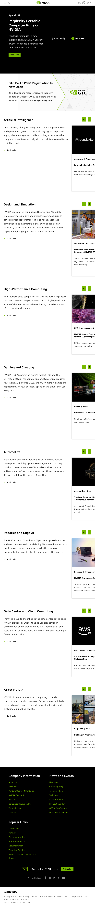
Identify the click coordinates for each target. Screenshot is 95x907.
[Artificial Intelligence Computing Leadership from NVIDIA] (43, 2)
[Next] (89, 119)
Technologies (15, 808)
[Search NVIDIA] (9, 2)
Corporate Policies (79, 896)
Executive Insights (17, 837)
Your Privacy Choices (27, 896)
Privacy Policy (10, 896)
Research (13, 799)
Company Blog (56, 786)
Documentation (16, 845)
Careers (12, 812)
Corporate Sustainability (20, 804)
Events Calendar (57, 804)
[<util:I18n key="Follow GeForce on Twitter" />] (58, 877)
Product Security (11, 899)
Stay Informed (56, 799)
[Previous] (84, 119)
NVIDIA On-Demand (58, 812)
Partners (12, 833)
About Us (13, 782)
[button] (79, 3)
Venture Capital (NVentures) (22, 791)
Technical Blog (56, 791)
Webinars (53, 795)
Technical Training (17, 850)
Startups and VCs (17, 841)
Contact (25, 899)
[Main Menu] (5, 3)
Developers (14, 828)
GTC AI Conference (58, 808)
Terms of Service (47, 896)
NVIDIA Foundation (17, 795)
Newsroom (54, 782)
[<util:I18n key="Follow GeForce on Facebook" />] (45, 877)
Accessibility (63, 896)
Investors (13, 786)
